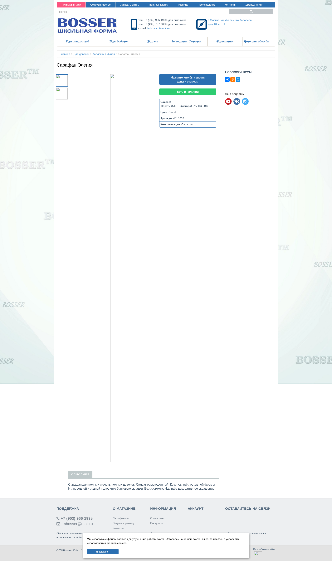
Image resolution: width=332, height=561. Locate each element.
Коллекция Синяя (104, 53)
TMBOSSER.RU (71, 4)
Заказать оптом (129, 4)
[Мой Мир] (238, 79)
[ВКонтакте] (227, 79)
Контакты (230, 4)
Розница (183, 4)
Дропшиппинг (254, 4)
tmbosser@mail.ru (158, 28)
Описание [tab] (80, 474)
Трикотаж (224, 41)
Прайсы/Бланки (158, 4)
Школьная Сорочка (187, 41)
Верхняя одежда (256, 41)
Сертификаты (121, 518)
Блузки (152, 41)
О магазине (157, 518)
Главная (65, 53)
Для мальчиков (77, 41)
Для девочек (119, 41)
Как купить (156, 523)
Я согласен (102, 551)
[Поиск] (251, 11)
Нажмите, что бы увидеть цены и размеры (188, 79)
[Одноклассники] (232, 79)
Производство (206, 4)
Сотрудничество (100, 4)
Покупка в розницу (123, 523)
